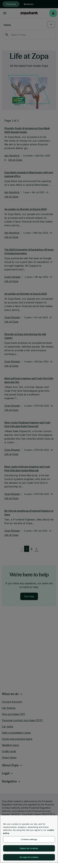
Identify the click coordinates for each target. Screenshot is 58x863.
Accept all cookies (29, 857)
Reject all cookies (29, 848)
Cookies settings (29, 839)
